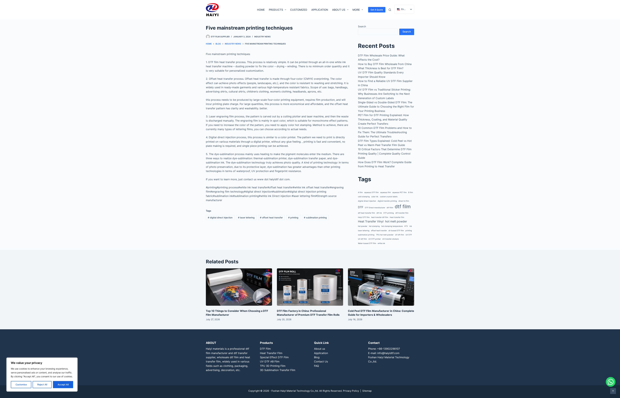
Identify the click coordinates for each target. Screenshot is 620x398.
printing (293, 217)
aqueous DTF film (371, 192)
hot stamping (374, 226)
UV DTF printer (374, 239)
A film (360, 192)
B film (410, 192)
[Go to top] (613, 391)
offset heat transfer (271, 217)
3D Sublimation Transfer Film (277, 370)
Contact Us (321, 361)
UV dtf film (362, 239)
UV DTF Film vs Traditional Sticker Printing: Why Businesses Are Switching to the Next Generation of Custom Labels (384, 94)
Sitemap (367, 390)
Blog (317, 357)
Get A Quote (377, 9)
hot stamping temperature (392, 226)
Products (276, 9)
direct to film (403, 201)
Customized (298, 9)
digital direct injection (220, 217)
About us (338, 9)
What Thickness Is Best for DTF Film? (380, 68)
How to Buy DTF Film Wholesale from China (385, 64)
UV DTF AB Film (269, 361)
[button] (610, 382)
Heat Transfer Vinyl (370, 221)
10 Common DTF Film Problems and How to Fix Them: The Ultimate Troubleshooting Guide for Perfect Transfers (385, 132)
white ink (381, 243)
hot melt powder (396, 221)
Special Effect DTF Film (274, 357)
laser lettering (246, 217)
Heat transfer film (397, 217)
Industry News (262, 36)
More (356, 9)
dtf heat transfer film (366, 213)
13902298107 (391, 348)
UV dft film (399, 235)
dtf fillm (390, 208)
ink (410, 226)
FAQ (316, 365)
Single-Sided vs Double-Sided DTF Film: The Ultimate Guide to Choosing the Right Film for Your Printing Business (386, 107)
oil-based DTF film (396, 231)
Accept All (63, 384)
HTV (406, 226)
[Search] (390, 10)
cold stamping (364, 197)
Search (362, 26)
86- (381, 348)
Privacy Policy (351, 390)
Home (261, 9)
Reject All (42, 384)
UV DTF (409, 235)
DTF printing (388, 213)
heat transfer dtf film (379, 217)
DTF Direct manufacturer (375, 208)
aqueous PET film (399, 192)
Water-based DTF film (367, 243)
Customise (21, 384)
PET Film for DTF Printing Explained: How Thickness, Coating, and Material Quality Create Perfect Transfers (383, 119)
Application (319, 9)
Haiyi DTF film (364, 217)
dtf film (403, 206)
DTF (360, 207)
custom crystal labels (389, 197)
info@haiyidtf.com (388, 353)
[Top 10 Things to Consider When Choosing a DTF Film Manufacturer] (239, 287)
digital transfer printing (387, 201)
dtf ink (379, 213)
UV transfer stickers (390, 239)
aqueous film (385, 192)
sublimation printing (315, 217)
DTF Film (265, 348)
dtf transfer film (401, 213)
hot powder (362, 226)
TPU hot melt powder (384, 235)
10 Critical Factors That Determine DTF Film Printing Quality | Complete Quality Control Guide (385, 153)
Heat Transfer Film (271, 353)
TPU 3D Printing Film (272, 365)
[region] (42, 375)
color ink (374, 197)
